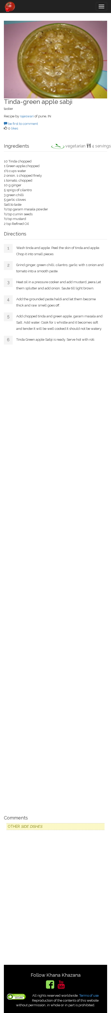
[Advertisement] (55, 578)
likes (14, 128)
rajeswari (27, 116)
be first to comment (22, 124)
